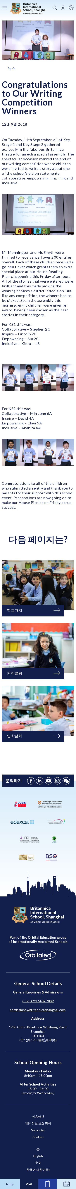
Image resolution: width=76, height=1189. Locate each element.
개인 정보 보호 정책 (38, 1123)
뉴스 (11, 68)
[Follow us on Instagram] (57, 780)
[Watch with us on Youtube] (48, 780)
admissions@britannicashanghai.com (38, 1010)
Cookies (38, 1137)
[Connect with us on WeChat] (66, 780)
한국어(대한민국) (38, 1169)
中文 (38, 1162)
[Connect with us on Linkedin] (39, 780)
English (38, 1156)
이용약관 (38, 1116)
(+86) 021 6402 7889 (38, 1001)
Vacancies (38, 1130)
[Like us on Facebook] (30, 780)
